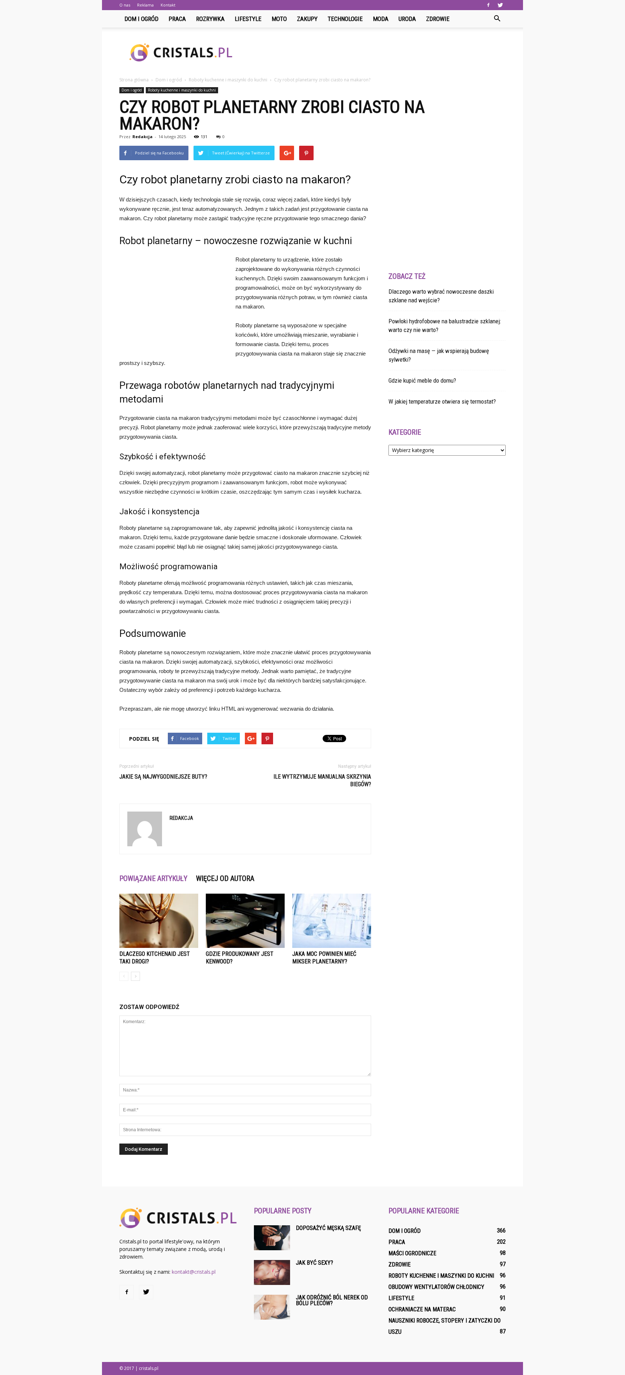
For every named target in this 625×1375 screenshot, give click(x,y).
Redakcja (142, 136)
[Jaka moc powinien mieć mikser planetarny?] (331, 921)
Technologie (345, 18)
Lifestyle (248, 18)
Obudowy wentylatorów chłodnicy (436, 1287)
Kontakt (168, 5)
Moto (279, 18)
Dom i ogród (141, 18)
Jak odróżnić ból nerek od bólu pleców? (332, 1300)
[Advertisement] (374, 52)
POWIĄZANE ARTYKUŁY (153, 878)
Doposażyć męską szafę (328, 1228)
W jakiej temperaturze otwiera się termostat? (442, 401)
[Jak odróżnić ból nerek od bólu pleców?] (272, 1307)
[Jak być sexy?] (272, 1272)
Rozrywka (210, 18)
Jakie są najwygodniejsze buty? (163, 776)
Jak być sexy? (314, 1262)
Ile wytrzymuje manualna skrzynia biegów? (322, 780)
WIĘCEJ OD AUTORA (225, 878)
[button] (497, 18)
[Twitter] (500, 5)
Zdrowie (438, 18)
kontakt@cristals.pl (194, 1271)
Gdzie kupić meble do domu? (422, 380)
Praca (177, 18)
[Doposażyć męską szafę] (272, 1237)
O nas (124, 5)
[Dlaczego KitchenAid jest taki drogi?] (158, 921)
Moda (380, 18)
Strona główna (134, 80)
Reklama (145, 5)
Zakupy (307, 18)
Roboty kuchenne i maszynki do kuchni (182, 90)
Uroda (407, 18)
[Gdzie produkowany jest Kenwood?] (245, 921)
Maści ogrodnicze (412, 1253)
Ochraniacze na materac (422, 1309)
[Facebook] (488, 5)
